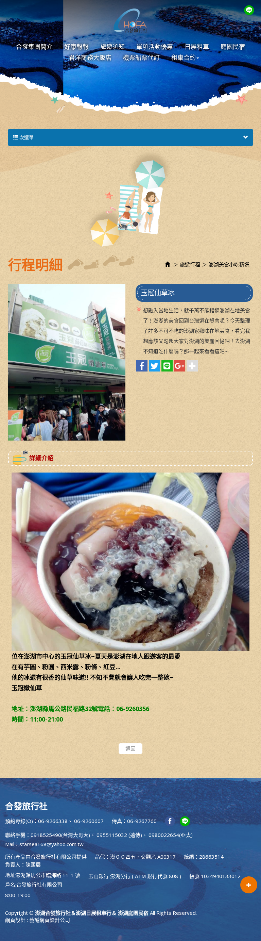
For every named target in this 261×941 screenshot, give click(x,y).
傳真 (117, 821)
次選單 (26, 137)
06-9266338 (53, 821)
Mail (9, 844)
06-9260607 (89, 821)
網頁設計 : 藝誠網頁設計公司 (37, 920)
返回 (130, 748)
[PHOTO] (66, 362)
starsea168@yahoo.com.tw (51, 844)
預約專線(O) (19, 821)
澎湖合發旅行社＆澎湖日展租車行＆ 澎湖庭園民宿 (130, 20)
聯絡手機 (15, 834)
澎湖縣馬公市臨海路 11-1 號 (47, 875)
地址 (10, 875)
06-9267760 (142, 821)
